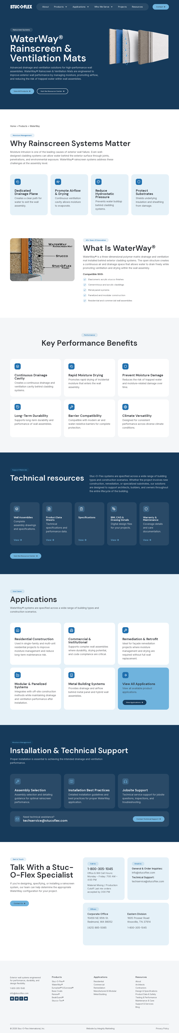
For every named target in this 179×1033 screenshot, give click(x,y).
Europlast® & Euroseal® (63, 988)
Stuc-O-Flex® (58, 981)
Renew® (56, 994)
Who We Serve (101, 6)
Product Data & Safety (146, 994)
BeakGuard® (58, 997)
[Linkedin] (17, 999)
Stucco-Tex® (58, 1000)
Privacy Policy (162, 1028)
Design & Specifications (146, 991)
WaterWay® (57, 984)
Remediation (99, 988)
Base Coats (57, 991)
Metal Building (100, 994)
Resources (137, 6)
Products (59, 6)
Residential (99, 981)
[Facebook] (12, 999)
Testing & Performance (146, 997)
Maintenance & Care (145, 1000)
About (45, 6)
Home (13, 126)
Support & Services (144, 1004)
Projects (122, 6)
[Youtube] (26, 999)
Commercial (99, 984)
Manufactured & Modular (105, 991)
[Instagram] (21, 999)
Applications (79, 6)
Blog (138, 1007)
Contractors (141, 988)
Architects (140, 984)
